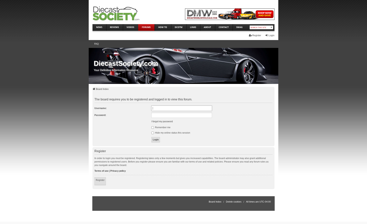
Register (100, 180)
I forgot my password (162, 121)
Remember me (162, 127)
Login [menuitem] (271, 35)
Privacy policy (118, 171)
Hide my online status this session (172, 132)
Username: (100, 108)
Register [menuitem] (256, 35)
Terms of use (101, 171)
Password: (100, 115)
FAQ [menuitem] (96, 44)
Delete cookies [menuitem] (233, 201)
